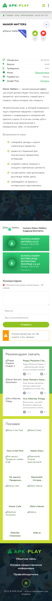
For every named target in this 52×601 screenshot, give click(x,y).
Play (19, 5)
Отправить (26, 324)
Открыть (44, 81)
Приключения (42, 72)
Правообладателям (26, 574)
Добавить (46, 24)
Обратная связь (26, 559)
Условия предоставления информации (26, 566)
